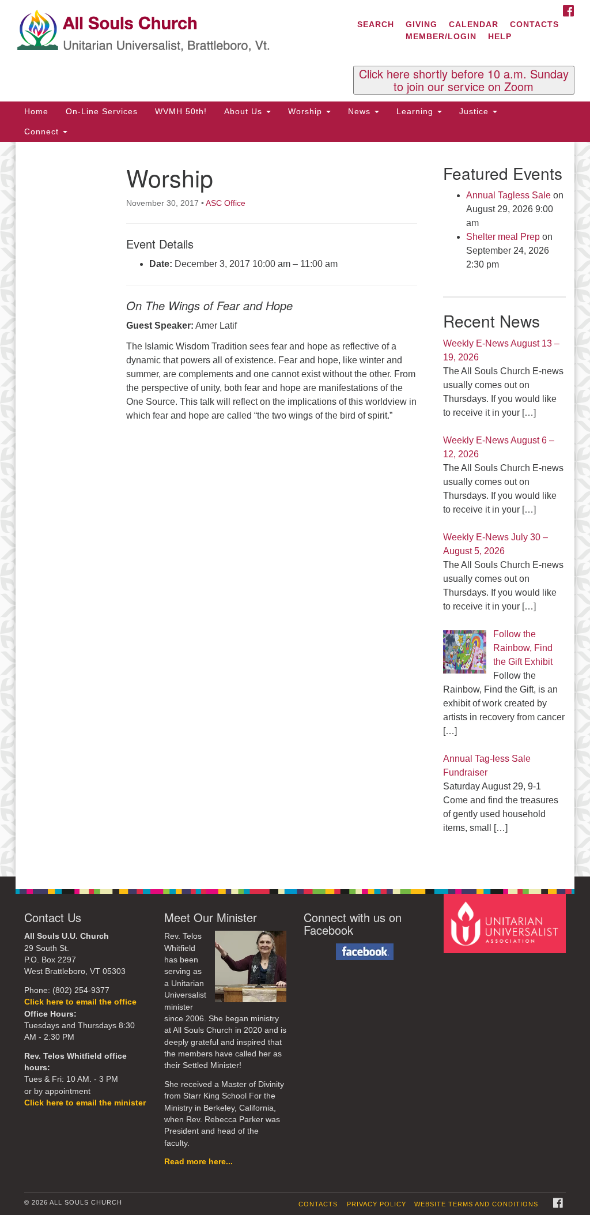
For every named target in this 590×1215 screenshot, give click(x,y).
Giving (421, 24)
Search (375, 24)
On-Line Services (102, 111)
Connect (43, 131)
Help (500, 36)
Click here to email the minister (85, 1103)
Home (36, 111)
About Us (244, 111)
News (360, 111)
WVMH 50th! (181, 111)
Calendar (473, 24)
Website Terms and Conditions (476, 1204)
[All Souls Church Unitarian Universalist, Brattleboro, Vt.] (179, 31)
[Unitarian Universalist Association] (506, 923)
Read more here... (198, 1161)
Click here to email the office (80, 1002)
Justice (475, 111)
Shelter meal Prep (503, 237)
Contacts (534, 24)
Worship (306, 111)
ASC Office (225, 203)
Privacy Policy (376, 1204)
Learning (416, 111)
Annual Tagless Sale (508, 195)
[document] (295, 509)
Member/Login (441, 36)
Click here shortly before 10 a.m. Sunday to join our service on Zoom (464, 80)
